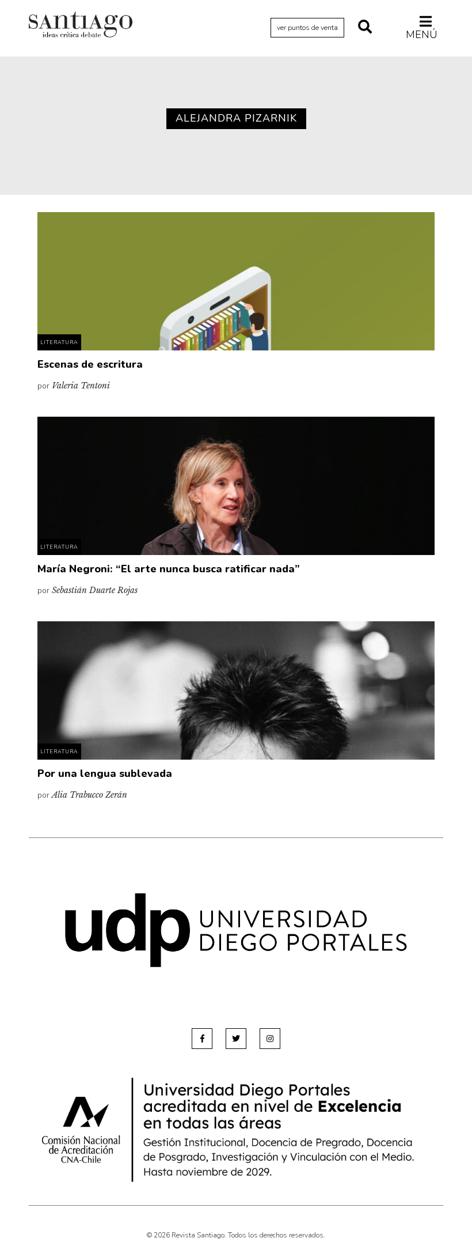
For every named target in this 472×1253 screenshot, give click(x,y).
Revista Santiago (80, 26)
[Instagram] (270, 1038)
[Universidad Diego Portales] (236, 929)
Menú (421, 34)
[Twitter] (236, 1038)
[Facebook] (202, 1038)
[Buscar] (365, 28)
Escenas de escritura (90, 364)
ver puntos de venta (307, 27)
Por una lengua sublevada (104, 773)
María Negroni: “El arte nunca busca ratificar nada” (168, 569)
